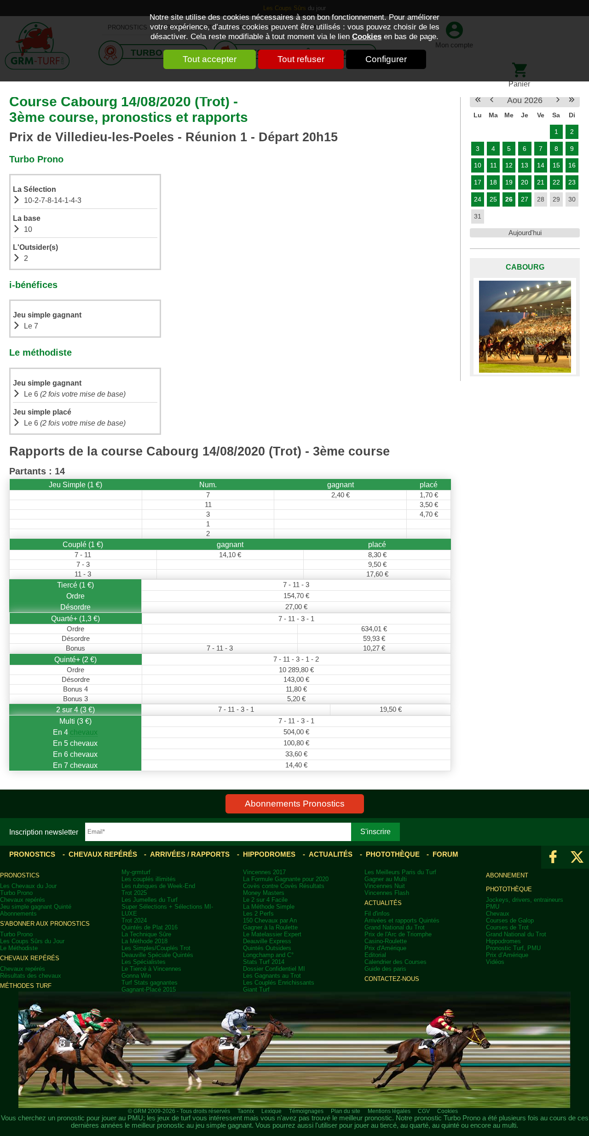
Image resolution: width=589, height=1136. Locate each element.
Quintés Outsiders (267, 948)
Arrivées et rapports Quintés (401, 920)
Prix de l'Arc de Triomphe (398, 934)
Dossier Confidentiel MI (274, 968)
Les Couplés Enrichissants (278, 982)
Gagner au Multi (385, 879)
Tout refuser (300, 59)
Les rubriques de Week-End (158, 885)
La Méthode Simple (268, 906)
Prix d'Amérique (385, 948)
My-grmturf (135, 872)
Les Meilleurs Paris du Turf (400, 872)
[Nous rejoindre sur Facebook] (553, 857)
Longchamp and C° (268, 954)
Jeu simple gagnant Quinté (35, 906)
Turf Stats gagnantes (149, 982)
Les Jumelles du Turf (149, 899)
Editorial (375, 954)
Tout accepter (210, 59)
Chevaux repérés (103, 854)
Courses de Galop (510, 920)
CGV (424, 1111)
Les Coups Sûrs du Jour (32, 941)
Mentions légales (389, 1111)
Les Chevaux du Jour (28, 885)
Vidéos (495, 961)
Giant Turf (256, 989)
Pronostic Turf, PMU (513, 948)
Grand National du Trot (394, 927)
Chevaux (497, 913)
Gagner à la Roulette (270, 927)
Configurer (386, 59)
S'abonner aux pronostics (45, 923)
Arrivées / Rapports (190, 854)
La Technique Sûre (146, 934)
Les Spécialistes (143, 961)
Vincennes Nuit (384, 885)
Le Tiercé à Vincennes (151, 968)
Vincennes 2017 (264, 872)
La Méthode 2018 (144, 941)
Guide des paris (385, 968)
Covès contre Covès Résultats (283, 885)
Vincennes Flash (386, 892)
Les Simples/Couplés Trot (156, 948)
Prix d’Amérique (507, 954)
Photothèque (393, 854)
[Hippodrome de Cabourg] (525, 326)
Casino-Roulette (385, 941)
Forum (445, 854)
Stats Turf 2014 (263, 961)
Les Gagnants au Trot (272, 975)
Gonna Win (136, 975)
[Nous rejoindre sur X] (577, 857)
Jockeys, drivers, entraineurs (524, 899)
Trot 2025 (134, 892)
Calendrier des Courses (395, 961)
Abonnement (507, 875)
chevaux (84, 732)
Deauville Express (267, 941)
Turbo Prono (16, 892)
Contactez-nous (391, 978)
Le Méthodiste (19, 948)
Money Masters (263, 892)
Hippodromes (269, 854)
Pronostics (32, 854)
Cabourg (525, 267)
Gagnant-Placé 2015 (148, 989)
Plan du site (345, 1111)
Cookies (366, 36)
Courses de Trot (507, 927)
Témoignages (306, 1111)
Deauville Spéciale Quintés (157, 954)
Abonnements (18, 913)
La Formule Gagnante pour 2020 (286, 879)
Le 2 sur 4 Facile (265, 899)
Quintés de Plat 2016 (149, 927)
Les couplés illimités (148, 879)
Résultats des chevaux (30, 975)
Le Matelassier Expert (272, 934)
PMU (492, 906)
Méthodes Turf (26, 985)
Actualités (330, 854)
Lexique (271, 1111)
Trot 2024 (134, 920)
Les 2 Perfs (258, 913)
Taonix (245, 1111)
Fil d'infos (377, 913)
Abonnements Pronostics (295, 803)
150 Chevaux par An (270, 920)
